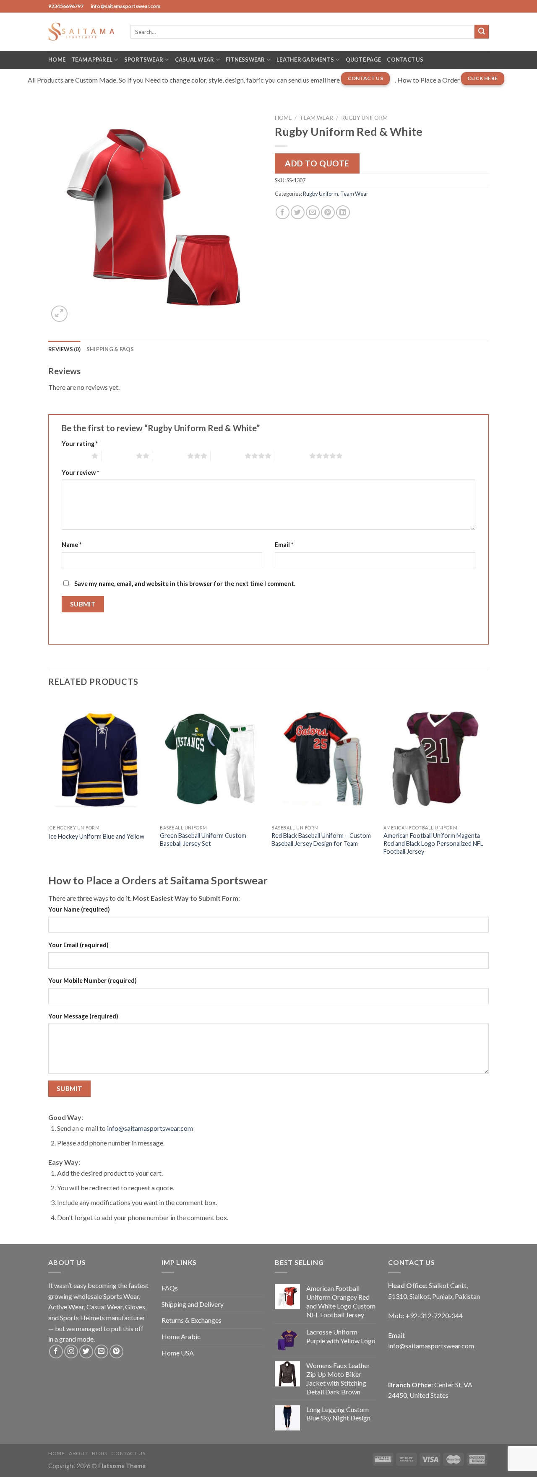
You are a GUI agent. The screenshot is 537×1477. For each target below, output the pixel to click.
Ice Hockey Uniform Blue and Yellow (96, 836)
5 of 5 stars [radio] (292, 455)
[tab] (64, 349)
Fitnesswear (245, 59)
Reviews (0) (64, 349)
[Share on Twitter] (298, 212)
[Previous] (48, 784)
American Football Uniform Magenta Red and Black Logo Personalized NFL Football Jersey (433, 843)
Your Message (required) (83, 1016)
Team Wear (316, 117)
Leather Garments (305, 59)
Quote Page (363, 59)
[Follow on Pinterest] (116, 1351)
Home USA (178, 1353)
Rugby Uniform (364, 117)
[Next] (486, 784)
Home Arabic (181, 1336)
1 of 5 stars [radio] (74, 455)
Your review (80, 472)
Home (56, 59)
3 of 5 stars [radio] (170, 455)
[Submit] (481, 32)
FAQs (170, 1288)
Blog (99, 1453)
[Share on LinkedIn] (343, 212)
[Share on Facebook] (282, 212)
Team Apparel (91, 59)
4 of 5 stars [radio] (228, 455)
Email (284, 544)
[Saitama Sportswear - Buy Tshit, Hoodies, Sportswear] (83, 31)
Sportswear (144, 59)
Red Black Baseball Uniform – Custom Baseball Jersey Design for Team (321, 839)
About (78, 1453)
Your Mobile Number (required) (92, 980)
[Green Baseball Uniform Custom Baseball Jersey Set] (211, 759)
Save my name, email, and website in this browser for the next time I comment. (184, 583)
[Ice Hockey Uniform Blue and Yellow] (100, 759)
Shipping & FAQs (110, 349)
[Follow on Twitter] (86, 1351)
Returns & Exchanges (192, 1320)
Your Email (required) (78, 944)
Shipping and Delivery (193, 1304)
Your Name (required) (79, 909)
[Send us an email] (101, 1351)
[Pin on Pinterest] (328, 212)
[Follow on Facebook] (56, 1351)
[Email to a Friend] (313, 212)
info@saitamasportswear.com (150, 1128)
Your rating (80, 443)
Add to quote (317, 163)
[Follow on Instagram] (71, 1351)
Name (71, 544)
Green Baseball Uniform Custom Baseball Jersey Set (203, 839)
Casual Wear (194, 59)
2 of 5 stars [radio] (119, 455)
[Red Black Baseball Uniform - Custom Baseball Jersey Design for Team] (323, 759)
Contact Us (405, 59)
